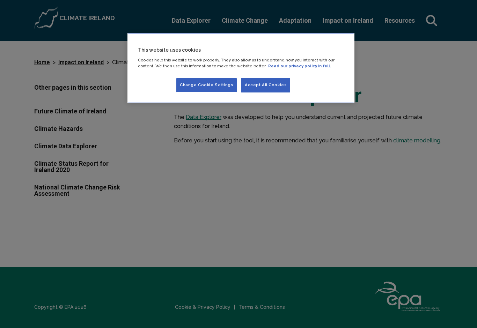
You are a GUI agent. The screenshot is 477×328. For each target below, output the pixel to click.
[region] (240, 68)
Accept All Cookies (265, 84)
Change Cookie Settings (206, 84)
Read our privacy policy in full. (299, 66)
